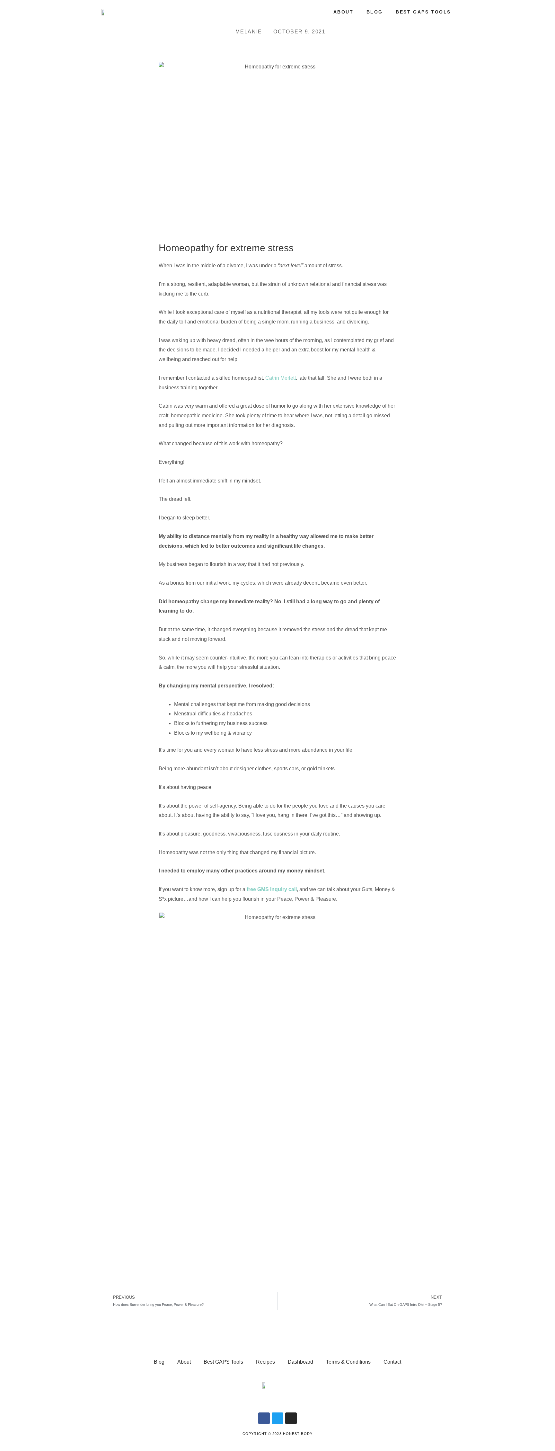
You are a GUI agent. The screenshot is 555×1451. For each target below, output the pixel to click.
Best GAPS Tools (423, 11)
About (343, 11)
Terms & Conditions (348, 1362)
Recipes (265, 1362)
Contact (392, 1362)
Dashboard (300, 1362)
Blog (374, 11)
